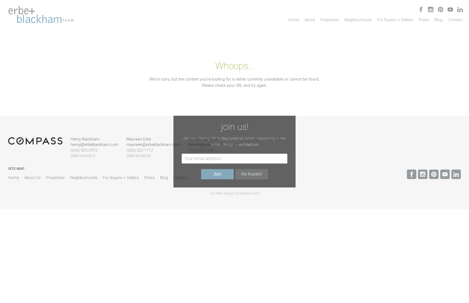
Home (293, 19)
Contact (455, 19)
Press (424, 19)
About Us (32, 177)
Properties (330, 19)
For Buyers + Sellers (395, 19)
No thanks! (251, 174)
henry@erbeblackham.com (94, 144)
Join (217, 174)
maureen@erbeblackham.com (153, 144)
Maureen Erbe (138, 139)
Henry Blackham (85, 139)
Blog (438, 19)
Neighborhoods (358, 19)
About (310, 19)
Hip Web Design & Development (234, 193)
